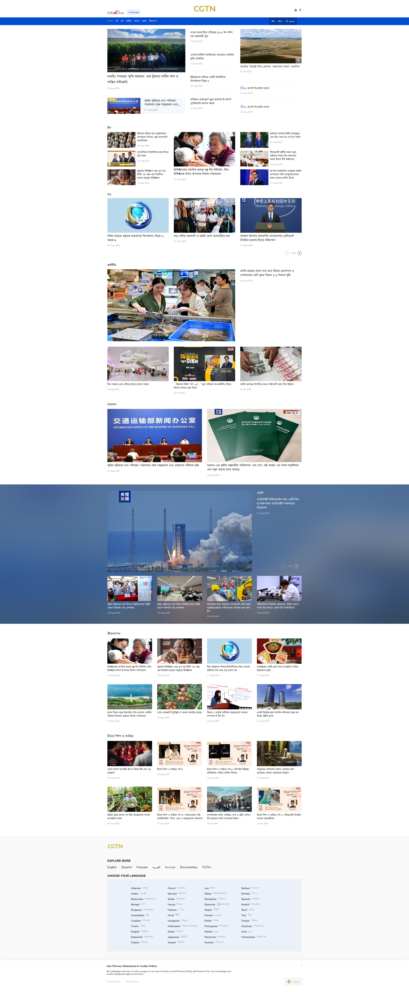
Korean (176, 942)
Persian (212, 915)
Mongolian (215, 899)
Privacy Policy (113, 981)
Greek (176, 899)
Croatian (140, 920)
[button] (299, 253)
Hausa (175, 904)
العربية (156, 867)
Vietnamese (253, 937)
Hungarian (178, 920)
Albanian (139, 888)
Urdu (246, 931)
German (177, 893)
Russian (213, 942)
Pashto (211, 931)
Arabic (138, 893)
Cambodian (140, 915)
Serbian (250, 888)
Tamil (247, 909)
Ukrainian (252, 926)
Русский (170, 867)
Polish (211, 920)
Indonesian (182, 926)
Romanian (214, 937)
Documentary (188, 867)
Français (142, 867)
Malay (215, 893)
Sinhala (249, 893)
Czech (138, 926)
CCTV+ (207, 867)
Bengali (138, 904)
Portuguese (216, 926)
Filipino (139, 942)
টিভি (273, 21)
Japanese (177, 937)
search (292, 21)
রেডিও (280, 21)
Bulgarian (142, 909)
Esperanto (142, 937)
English (112, 867)
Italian (175, 931)
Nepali (211, 909)
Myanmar (217, 904)
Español (126, 867)
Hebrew (176, 909)
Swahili (250, 904)
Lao (209, 888)
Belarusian (143, 899)
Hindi (173, 915)
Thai (246, 915)
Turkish (249, 920)
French (176, 888)
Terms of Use (132, 981)
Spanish (250, 899)
